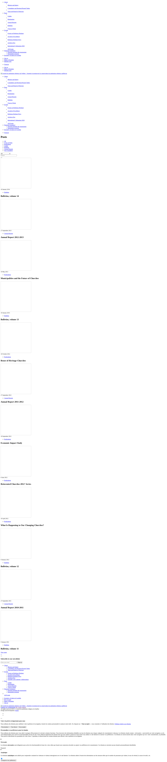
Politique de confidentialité (8, 707)
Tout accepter (22, 727)
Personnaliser (5, 727)
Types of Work (8, 143)
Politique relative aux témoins (123, 724)
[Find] (1, 157)
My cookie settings (21, 707)
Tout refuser (14, 727)
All (5, 141)
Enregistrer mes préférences (8, 760)
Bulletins (6, 147)
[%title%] (1, 718)
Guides (6, 146)
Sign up (20, 662)
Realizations (7, 144)
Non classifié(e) (8, 150)
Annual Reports (8, 149)
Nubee (17, 710)
